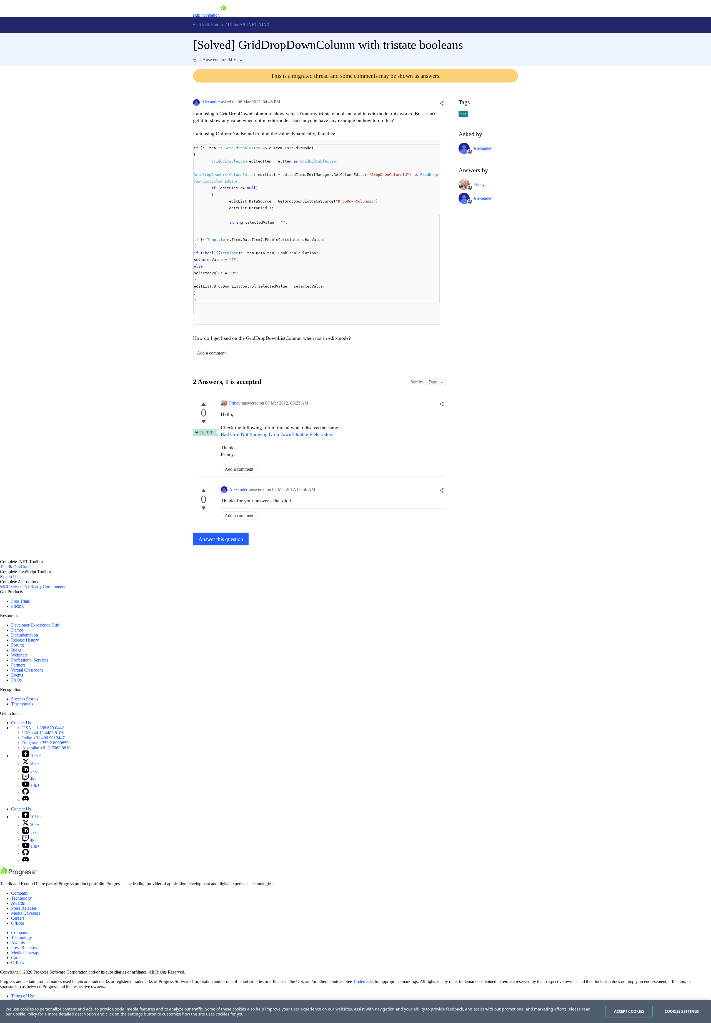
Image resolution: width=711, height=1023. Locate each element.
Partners (18, 665)
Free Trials (20, 601)
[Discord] (25, 799)
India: (43, 737)
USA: (43, 727)
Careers (17, 918)
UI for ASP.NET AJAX (249, 24)
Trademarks (363, 981)
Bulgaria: (45, 742)
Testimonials (22, 704)
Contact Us (21, 722)
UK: (43, 732)
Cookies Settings (682, 1011)
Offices (17, 923)
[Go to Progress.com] (18, 874)
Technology (21, 898)
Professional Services (29, 660)
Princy (235, 403)
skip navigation (206, 15)
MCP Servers (11, 586)
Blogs (16, 650)
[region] (355, 1011)
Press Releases (24, 908)
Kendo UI (9, 576)
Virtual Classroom (27, 670)
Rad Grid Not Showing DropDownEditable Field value (276, 434)
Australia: (46, 747)
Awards (18, 903)
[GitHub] (25, 793)
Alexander (210, 101)
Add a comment (211, 353)
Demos (17, 630)
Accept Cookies (629, 1011)
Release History (25, 640)
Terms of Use (23, 996)
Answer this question (221, 539)
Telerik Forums (210, 24)
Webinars (19, 655)
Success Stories (24, 699)
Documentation (24, 635)
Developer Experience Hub (35, 625)
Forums (17, 645)
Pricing (17, 606)
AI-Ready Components (44, 586)
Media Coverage (25, 913)
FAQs (16, 680)
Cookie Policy (25, 1014)
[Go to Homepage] (223, 15)
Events (17, 675)
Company (19, 893)
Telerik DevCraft (15, 566)
